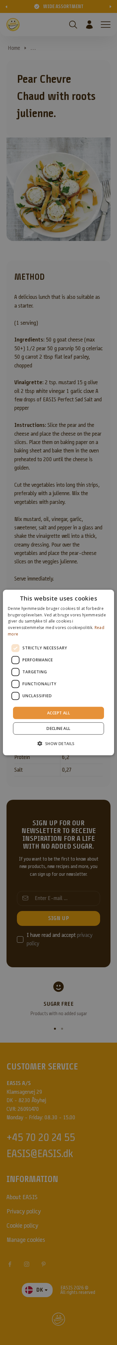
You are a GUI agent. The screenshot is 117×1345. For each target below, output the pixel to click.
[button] (58, 743)
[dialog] (58, 672)
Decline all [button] (58, 728)
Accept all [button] (58, 712)
